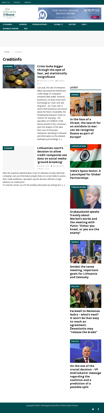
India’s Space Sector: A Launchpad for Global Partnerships (85, 174)
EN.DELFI (60, 80)
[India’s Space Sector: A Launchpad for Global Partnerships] (85, 156)
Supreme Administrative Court (24, 173)
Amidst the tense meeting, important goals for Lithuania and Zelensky (84, 272)
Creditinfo (53, 121)
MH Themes (73, 405)
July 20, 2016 (44, 166)
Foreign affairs (39, 24)
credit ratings (43, 93)
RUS (25, 28)
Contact (17, 2)
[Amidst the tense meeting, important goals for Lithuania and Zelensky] (85, 252)
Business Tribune (11, 28)
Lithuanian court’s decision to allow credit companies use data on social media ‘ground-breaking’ (52, 155)
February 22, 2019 (46, 80)
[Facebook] (98, 409)
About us (5, 2)
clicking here (56, 185)
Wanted (28, 2)
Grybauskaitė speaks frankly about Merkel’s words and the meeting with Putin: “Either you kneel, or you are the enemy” (84, 222)
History (72, 24)
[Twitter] (93, 409)
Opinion (23, 24)
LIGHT (84, 24)
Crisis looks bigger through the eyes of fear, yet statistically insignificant (52, 71)
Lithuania (7, 24)
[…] (60, 139)
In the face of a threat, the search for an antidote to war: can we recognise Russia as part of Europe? (85, 128)
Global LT (58, 24)
